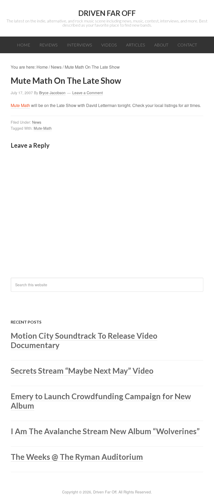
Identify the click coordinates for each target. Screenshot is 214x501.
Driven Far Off (107, 13)
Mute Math (20, 105)
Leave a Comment (87, 92)
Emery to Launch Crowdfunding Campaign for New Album (101, 400)
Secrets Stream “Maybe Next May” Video (82, 370)
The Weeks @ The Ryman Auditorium (77, 456)
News (36, 122)
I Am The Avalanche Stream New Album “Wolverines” (105, 431)
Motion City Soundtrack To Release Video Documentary (84, 340)
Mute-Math (43, 128)
